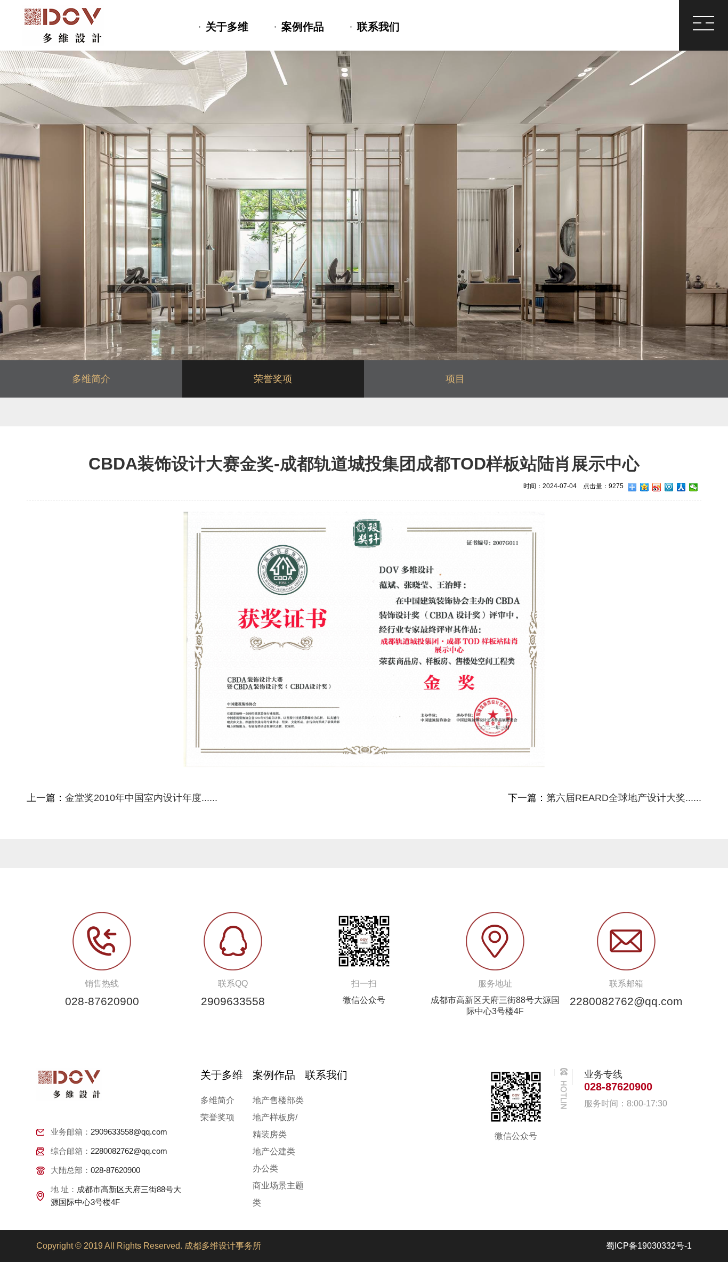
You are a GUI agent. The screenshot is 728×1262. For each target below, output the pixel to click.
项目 (455, 379)
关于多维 (227, 27)
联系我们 (378, 27)
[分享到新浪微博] (656, 487)
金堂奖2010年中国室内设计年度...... (141, 797)
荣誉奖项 (273, 379)
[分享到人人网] (681, 487)
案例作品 (302, 27)
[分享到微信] (693, 487)
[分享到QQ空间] (644, 487)
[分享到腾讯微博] (669, 487)
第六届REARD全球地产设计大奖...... (623, 797)
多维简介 (91, 379)
